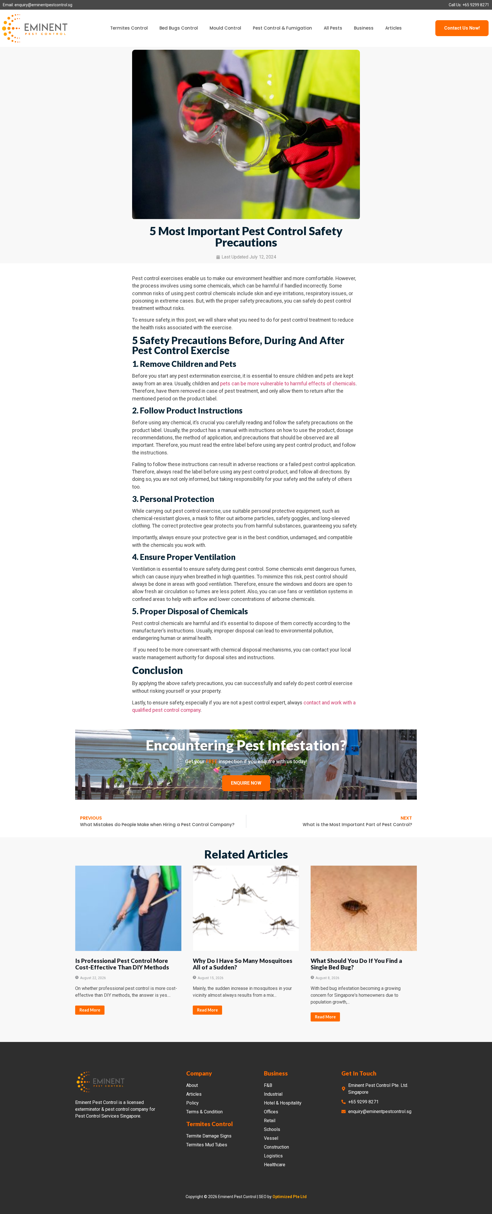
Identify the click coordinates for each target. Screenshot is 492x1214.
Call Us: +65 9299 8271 (469, 5)
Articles (393, 28)
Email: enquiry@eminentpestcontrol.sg (37, 5)
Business (364, 28)
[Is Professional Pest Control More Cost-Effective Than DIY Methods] (128, 908)
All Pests (333, 28)
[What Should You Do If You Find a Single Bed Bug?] (364, 908)
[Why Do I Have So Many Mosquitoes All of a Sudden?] (246, 908)
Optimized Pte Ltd (289, 1196)
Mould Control (225, 28)
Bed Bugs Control (178, 28)
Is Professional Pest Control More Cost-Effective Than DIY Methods (122, 964)
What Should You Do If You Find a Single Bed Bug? (356, 964)
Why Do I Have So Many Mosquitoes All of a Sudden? (242, 964)
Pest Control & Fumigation (282, 28)
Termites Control (129, 28)
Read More (89, 1010)
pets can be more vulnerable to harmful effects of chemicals (288, 383)
